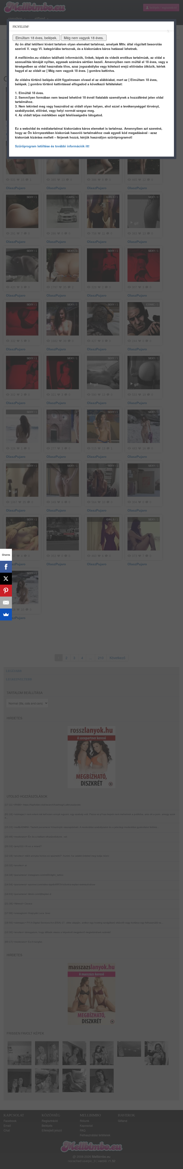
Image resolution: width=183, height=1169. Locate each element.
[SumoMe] (6, 614)
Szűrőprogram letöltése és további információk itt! (52, 146)
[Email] (6, 603)
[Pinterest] (6, 591)
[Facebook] (6, 567)
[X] (6, 579)
